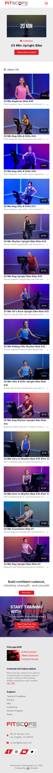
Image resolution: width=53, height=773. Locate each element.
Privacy (10, 700)
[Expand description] (44, 105)
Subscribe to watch (26, 52)
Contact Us (12, 707)
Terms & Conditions (16, 696)
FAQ (9, 703)
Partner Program (15, 710)
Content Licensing (28, 652)
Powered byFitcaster (26, 768)
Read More (26, 593)
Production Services (29, 659)
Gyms (9, 714)
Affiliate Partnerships (29, 655)
